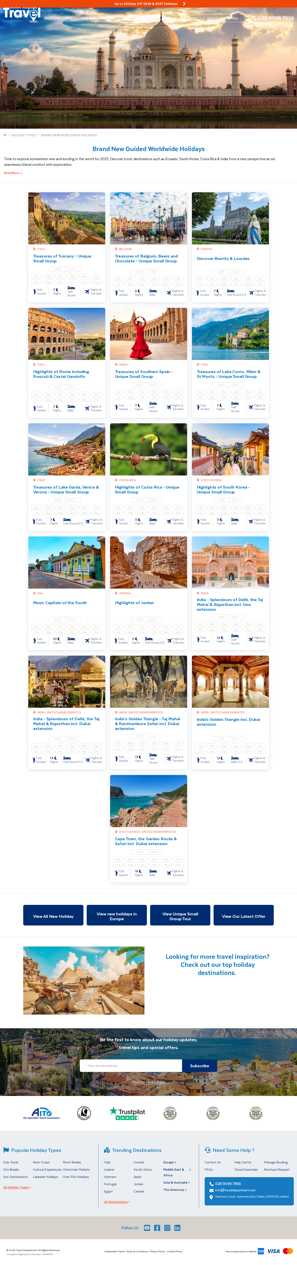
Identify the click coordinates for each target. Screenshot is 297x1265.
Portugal (110, 1183)
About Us (169, 17)
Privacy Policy (157, 1251)
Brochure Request (277, 1169)
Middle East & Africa (173, 1172)
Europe (168, 1162)
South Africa (143, 1169)
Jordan (138, 1183)
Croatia (139, 1162)
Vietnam (110, 1176)
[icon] (184, 4)
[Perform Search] (246, 18)
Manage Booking (276, 1162)
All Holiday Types (16, 1187)
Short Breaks (72, 1162)
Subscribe (199, 1065)
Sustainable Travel (114, 1251)
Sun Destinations (15, 1176)
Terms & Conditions (137, 1251)
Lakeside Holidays (45, 1176)
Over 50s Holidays (76, 1176)
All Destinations (116, 1201)
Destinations (58, 18)
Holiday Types (95, 18)
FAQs (209, 1169)
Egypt (108, 1191)
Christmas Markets (76, 1169)
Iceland (109, 1169)
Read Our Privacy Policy (148, 1081)
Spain (137, 1176)
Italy (107, 1162)
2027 (71, 269)
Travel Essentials (246, 1169)
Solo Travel (10, 1162)
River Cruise (41, 1162)
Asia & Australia (175, 1182)
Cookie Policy (174, 1251)
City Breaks (11, 1169)
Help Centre (188, 17)
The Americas (173, 1189)
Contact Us (213, 1162)
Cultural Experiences (47, 1169)
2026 (57, 269)
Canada (139, 1191)
